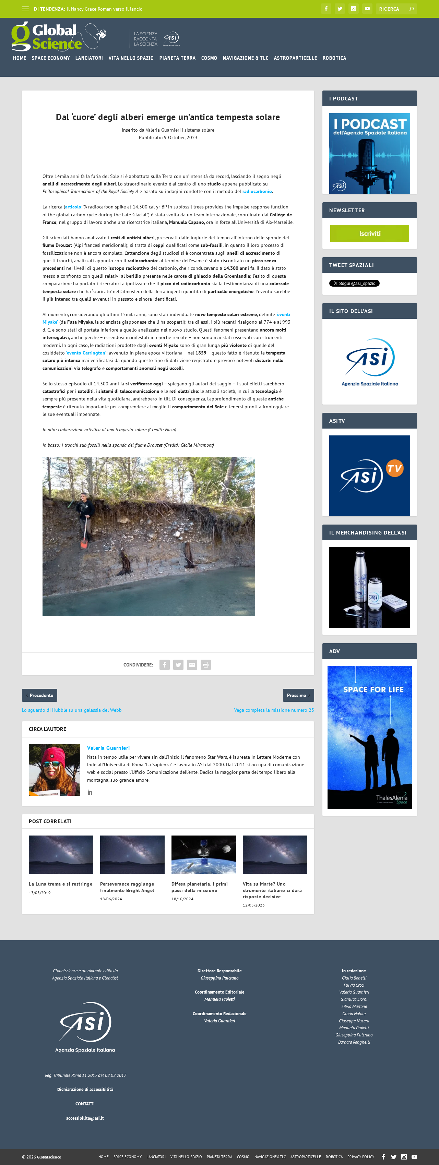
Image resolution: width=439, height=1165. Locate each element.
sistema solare (199, 130)
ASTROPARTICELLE (295, 58)
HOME (19, 58)
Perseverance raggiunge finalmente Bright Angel (127, 887)
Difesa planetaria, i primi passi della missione (199, 887)
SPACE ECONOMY (51, 58)
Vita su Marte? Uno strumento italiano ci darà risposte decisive (272, 890)
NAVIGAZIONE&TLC (270, 1156)
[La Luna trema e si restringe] (61, 855)
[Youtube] (367, 8)
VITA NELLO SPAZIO (131, 58)
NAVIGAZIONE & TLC (246, 58)
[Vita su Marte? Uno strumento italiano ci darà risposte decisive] (275, 855)
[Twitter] (340, 8)
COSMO (209, 58)
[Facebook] (326, 8)
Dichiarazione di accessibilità (85, 1089)
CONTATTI (85, 1104)
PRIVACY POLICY (360, 1156)
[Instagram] (353, 8)
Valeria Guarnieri (163, 130)
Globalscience (49, 1157)
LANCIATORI (89, 58)
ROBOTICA (334, 58)
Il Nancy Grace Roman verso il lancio (105, 9)
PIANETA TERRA (177, 58)
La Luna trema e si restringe (60, 884)
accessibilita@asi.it (85, 1118)
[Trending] (25, 8)
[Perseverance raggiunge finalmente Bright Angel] (132, 855)
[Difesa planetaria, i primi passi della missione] (203, 855)
